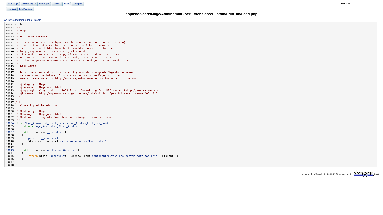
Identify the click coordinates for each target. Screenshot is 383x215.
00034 (10, 123)
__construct (56, 132)
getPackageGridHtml (61, 150)
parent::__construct (43, 138)
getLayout (57, 155)
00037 (10, 132)
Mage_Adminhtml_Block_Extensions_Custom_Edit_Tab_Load (66, 123)
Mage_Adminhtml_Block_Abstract (58, 126)
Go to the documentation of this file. (23, 20)
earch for (345, 3)
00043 (10, 150)
